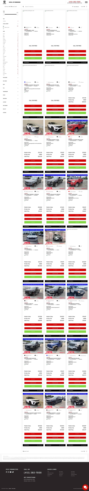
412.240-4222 (40, 62)
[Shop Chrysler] (4, 2)
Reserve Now (33, 58)
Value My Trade (33, 54)
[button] (42, 127)
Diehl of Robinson (26, 62)
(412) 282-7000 (74, 2)
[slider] (4, 14)
